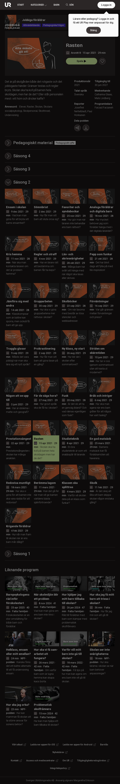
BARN (56, 5)
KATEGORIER (37, 5)
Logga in (106, 4)
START (20, 5)
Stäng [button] (93, 30)
